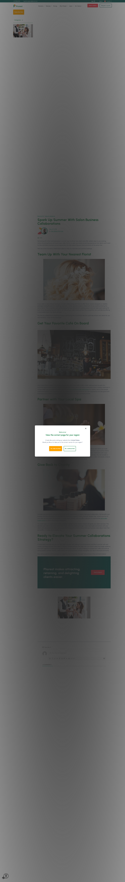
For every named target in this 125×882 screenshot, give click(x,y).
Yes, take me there (55, 448)
